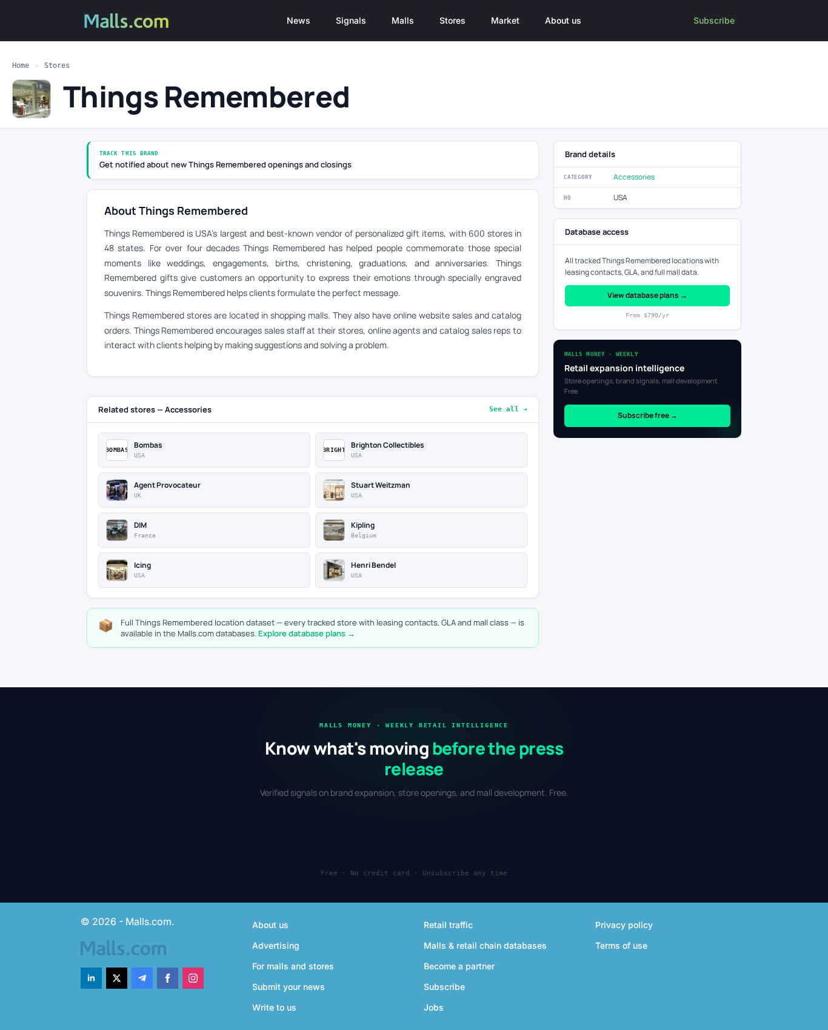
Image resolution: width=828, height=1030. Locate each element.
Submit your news (288, 986)
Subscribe (714, 20)
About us (563, 20)
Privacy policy (624, 925)
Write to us (274, 1007)
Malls (403, 20)
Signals (351, 20)
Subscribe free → (648, 415)
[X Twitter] (116, 978)
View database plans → (647, 295)
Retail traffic (448, 925)
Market (505, 20)
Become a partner (459, 966)
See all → (508, 409)
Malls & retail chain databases (485, 945)
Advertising (275, 945)
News (298, 20)
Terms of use (621, 945)
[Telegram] (142, 978)
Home (20, 65)
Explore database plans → (306, 633)
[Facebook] (167, 978)
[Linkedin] (91, 978)
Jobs (434, 1007)
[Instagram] (193, 978)
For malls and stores (293, 966)
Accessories (634, 177)
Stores (452, 20)
